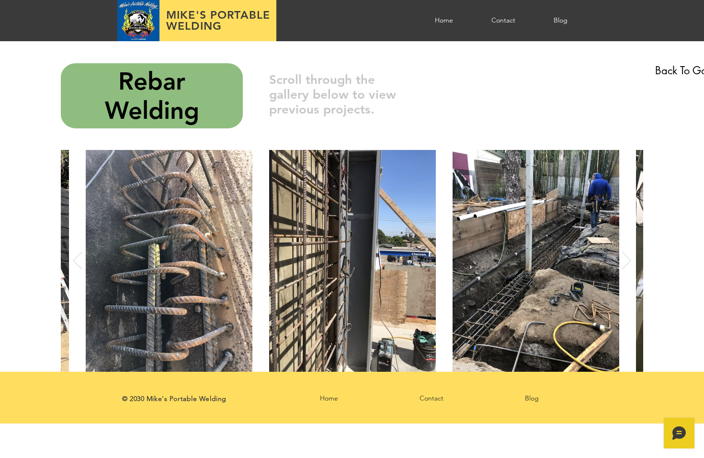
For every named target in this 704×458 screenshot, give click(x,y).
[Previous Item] (77, 260)
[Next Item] (626, 260)
